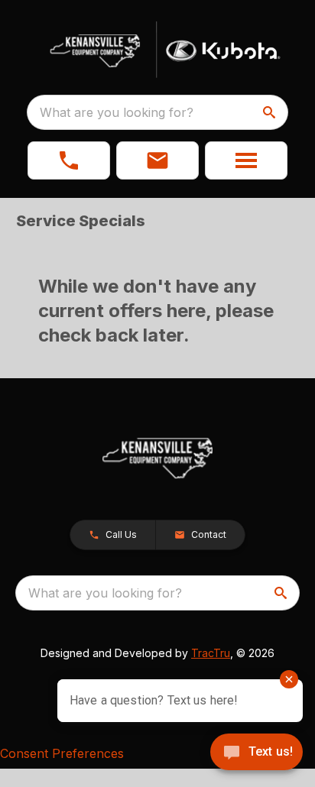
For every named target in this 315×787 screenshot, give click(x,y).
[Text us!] (256, 753)
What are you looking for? (116, 112)
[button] (69, 160)
